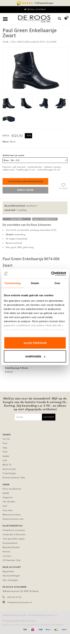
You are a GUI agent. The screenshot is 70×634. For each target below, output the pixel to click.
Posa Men (8, 510)
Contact (7, 556)
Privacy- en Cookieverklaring (27, 625)
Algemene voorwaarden (52, 625)
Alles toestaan (35, 343)
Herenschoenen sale (13, 518)
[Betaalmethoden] (25, 629)
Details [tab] (35, 283)
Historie (6, 551)
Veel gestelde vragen (14, 538)
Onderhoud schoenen (14, 530)
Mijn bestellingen (11, 575)
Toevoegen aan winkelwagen (25, 181)
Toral (5, 451)
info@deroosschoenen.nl (19, 602)
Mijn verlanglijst (10, 580)
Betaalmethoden (11, 547)
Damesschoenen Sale (14, 477)
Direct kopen (25, 190)
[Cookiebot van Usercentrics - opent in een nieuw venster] (51, 273)
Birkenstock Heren (12, 514)
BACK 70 (7, 464)
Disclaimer (8, 625)
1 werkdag (16, 210)
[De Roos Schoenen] (35, 19)
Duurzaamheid (10, 543)
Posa (5, 443)
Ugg (5, 447)
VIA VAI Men (9, 501)
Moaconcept (9, 469)
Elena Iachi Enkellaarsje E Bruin (16, 366)
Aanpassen (33, 356)
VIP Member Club (12, 560)
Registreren (8, 571)
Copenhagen (9, 473)
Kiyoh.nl (53, 615)
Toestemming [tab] (12, 283)
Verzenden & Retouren (14, 534)
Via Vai (6, 438)
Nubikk (6, 456)
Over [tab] (57, 283)
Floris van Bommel (12, 488)
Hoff (5, 460)
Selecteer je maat (13, 155)
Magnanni (8, 497)
